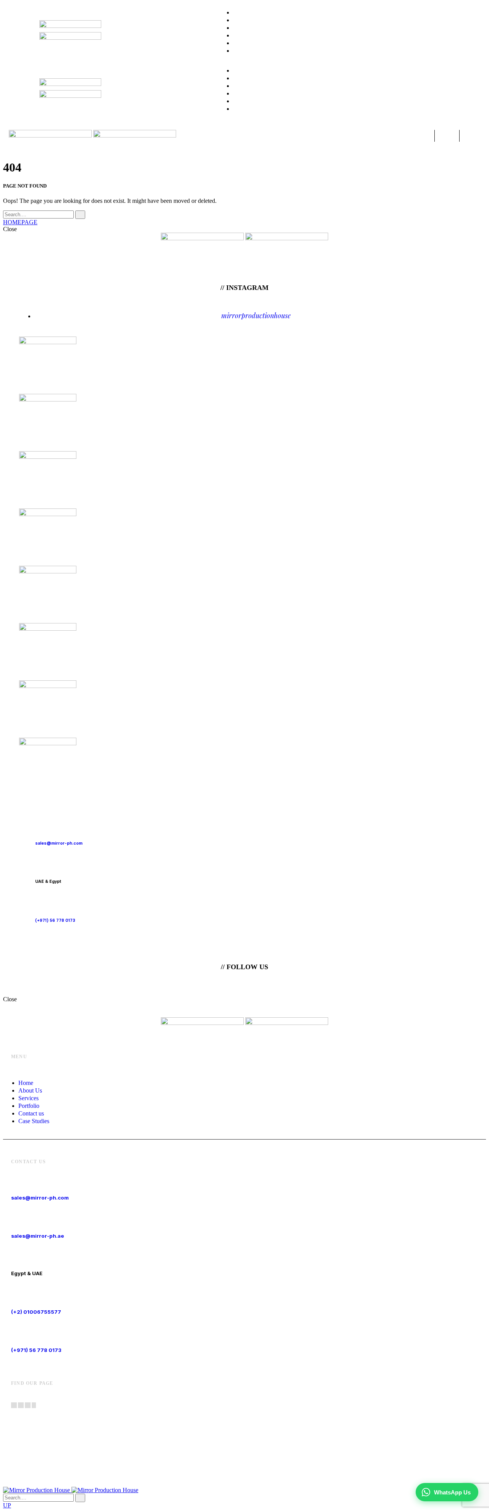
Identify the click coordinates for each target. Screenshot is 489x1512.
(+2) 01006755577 (36, 1312)
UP (7, 1505)
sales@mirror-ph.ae (37, 1236)
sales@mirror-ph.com (40, 1198)
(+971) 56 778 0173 (36, 1350)
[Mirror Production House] (70, 1490)
